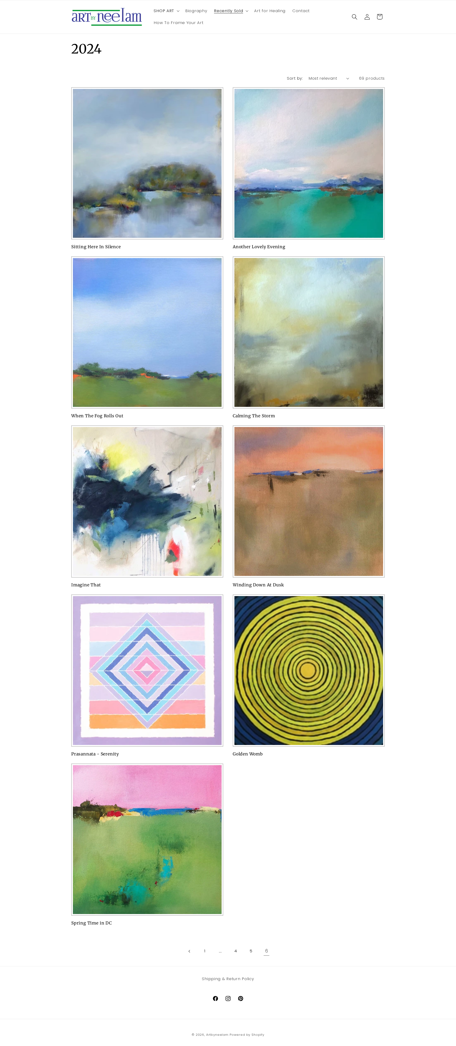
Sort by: (295, 78)
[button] (166, 11)
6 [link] (266, 951)
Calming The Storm (254, 415)
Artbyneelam (217, 1034)
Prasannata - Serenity (95, 754)
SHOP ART (164, 11)
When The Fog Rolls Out (97, 415)
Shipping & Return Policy (228, 979)
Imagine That (86, 585)
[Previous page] (189, 951)
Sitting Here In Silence (96, 246)
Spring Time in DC (91, 923)
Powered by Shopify (247, 1034)
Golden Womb (248, 754)
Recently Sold (228, 11)
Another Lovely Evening (259, 246)
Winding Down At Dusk (258, 585)
